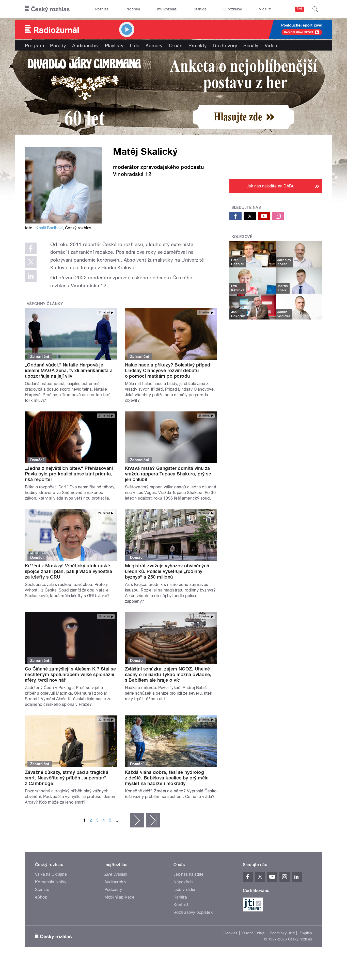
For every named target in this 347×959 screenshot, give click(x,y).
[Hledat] (315, 9)
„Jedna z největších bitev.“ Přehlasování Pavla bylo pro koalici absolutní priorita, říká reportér (69, 474)
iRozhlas (101, 9)
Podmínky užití (282, 933)
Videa (271, 45)
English (306, 933)
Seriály (250, 45)
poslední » (153, 820)
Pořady (58, 45)
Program (132, 9)
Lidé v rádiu (184, 889)
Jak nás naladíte (189, 874)
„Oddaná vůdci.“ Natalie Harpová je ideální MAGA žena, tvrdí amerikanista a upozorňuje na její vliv (69, 370)
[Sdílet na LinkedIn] (31, 276)
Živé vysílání (115, 874)
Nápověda (183, 882)
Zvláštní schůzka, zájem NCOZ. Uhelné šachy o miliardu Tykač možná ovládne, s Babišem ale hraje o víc (168, 674)
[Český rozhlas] (47, 9)
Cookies (230, 933)
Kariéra (180, 897)
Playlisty (114, 45)
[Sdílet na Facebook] (31, 248)
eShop (41, 897)
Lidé (134, 45)
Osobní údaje (253, 933)
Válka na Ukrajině (51, 874)
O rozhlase (233, 9)
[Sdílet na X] (31, 262)
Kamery (154, 45)
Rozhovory (225, 45)
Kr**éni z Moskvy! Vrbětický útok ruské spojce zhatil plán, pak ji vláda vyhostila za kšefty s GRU (68, 571)
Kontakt (181, 904)
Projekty (197, 45)
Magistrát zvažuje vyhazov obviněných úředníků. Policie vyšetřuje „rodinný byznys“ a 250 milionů (167, 571)
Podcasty (113, 889)
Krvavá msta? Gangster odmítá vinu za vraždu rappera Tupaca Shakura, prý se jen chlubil (168, 474)
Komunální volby (50, 882)
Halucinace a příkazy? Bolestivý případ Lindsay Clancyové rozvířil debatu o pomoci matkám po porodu (167, 370)
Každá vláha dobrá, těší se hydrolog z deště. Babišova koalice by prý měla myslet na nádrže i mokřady (167, 778)
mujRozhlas (167, 9)
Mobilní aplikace (119, 897)
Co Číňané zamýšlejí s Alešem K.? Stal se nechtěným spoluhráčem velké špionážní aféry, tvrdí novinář (70, 674)
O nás (175, 45)
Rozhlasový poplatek (193, 912)
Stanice (200, 9)
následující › (137, 820)
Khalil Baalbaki (49, 228)
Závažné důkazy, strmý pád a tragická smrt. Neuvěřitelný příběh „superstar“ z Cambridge (66, 778)
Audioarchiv (85, 45)
